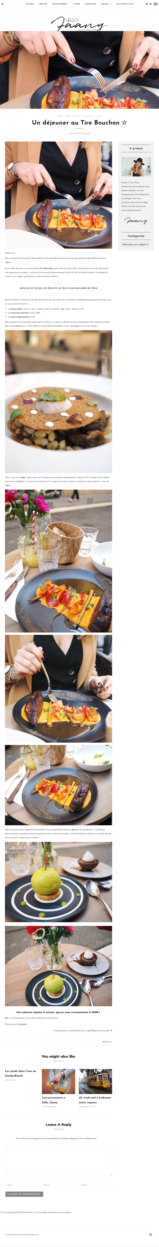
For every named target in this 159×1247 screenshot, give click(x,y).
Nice (99, 116)
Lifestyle (90, 4)
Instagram (22, 1024)
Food (77, 4)
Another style (125, 4)
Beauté (43, 4)
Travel (105, 4)
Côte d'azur (64, 116)
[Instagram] (2, 4)
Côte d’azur (59, 4)
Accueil (30, 4)
